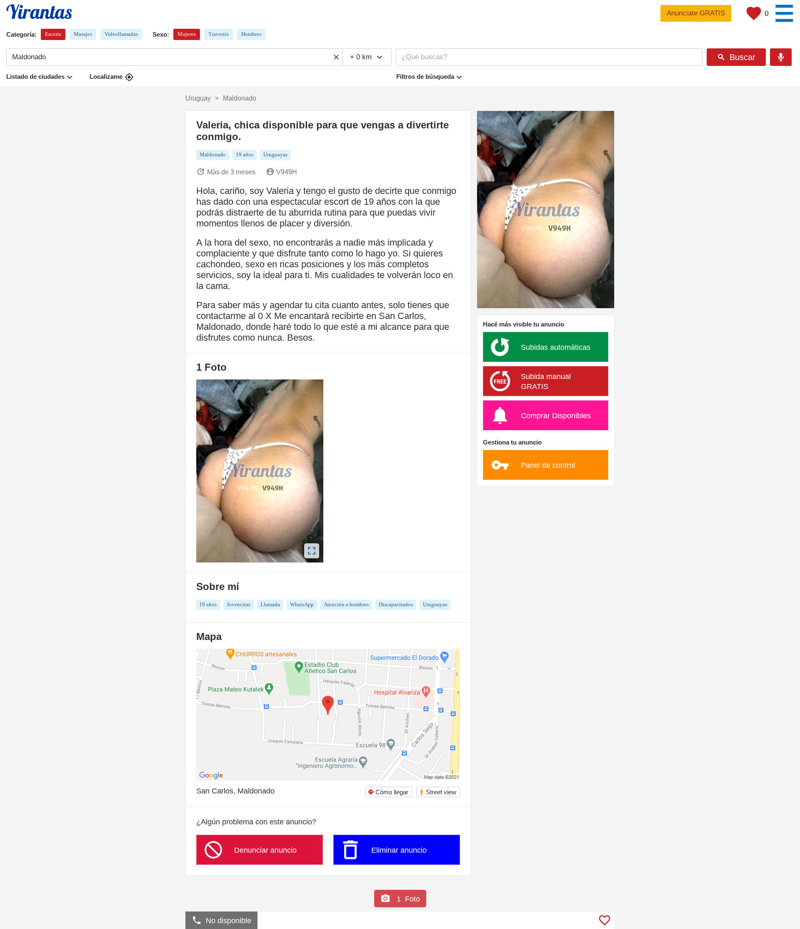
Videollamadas (121, 34)
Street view (437, 792)
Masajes (83, 34)
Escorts (53, 34)
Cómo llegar (388, 792)
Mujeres (187, 34)
